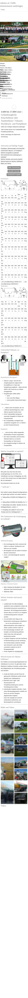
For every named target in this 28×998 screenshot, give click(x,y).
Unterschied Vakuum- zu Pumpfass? (11, 150)
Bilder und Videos (6, 163)
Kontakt (12, 698)
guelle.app (6, 487)
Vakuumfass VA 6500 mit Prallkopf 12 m (14, 497)
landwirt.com (7, 678)
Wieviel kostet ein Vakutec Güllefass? (12, 161)
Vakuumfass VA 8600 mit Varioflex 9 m (14, 502)
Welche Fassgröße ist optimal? (10, 152)
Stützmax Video (8, 591)
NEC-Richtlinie (18, 604)
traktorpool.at (16, 678)
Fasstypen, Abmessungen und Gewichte (12, 148)
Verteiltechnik (19, 651)
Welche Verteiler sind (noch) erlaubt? (11, 159)
